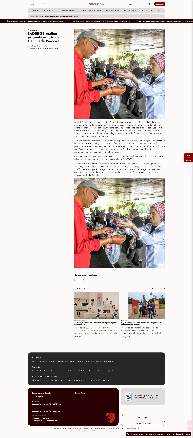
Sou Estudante (129, 11)
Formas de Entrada (67, 11)
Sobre (33, 361)
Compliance (62, 361)
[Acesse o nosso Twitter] (101, 398)
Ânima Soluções (106, 371)
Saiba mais (179, 434)
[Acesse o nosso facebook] (77, 398)
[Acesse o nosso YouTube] (109, 398)
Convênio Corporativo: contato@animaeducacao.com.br (44, 419)
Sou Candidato (111, 11)
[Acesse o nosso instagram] (85, 398)
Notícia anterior (82, 289)
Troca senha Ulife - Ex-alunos (98, 380)
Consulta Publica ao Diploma (77, 380)
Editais (45, 380)
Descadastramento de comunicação (81, 361)
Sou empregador (120, 371)
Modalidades (48, 11)
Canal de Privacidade (143, 423)
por (39, 4)
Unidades (42, 361)
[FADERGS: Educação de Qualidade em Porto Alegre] (97, 4)
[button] (189, 422)
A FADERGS (146, 11)
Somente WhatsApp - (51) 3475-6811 (47, 411)
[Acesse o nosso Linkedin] (93, 398)
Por (38, 46)
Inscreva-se (160, 4)
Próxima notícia (157, 289)
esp (49, 4)
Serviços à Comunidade (103, 361)
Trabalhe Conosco (91, 371)
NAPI (62, 380)
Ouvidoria (52, 361)
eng (44, 4)
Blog (159, 11)
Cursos (34, 11)
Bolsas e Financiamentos (90, 11)
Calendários (35, 380)
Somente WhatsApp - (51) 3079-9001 (47, 404)
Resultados (53, 380)
